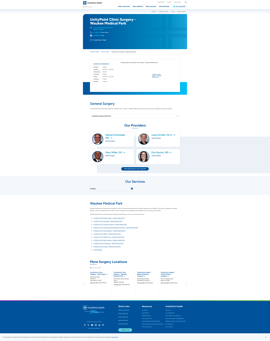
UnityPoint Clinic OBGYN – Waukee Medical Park (107, 234)
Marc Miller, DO (113, 152)
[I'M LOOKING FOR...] (185, 2)
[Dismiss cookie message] (266, 337)
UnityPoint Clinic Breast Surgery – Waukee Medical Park (109, 218)
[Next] (186, 284)
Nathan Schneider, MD (115, 136)
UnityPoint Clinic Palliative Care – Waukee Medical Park (109, 237)
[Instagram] (95, 325)
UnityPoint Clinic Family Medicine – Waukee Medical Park (109, 231)
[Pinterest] (103, 325)
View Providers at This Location (135, 168)
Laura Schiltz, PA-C (162, 134)
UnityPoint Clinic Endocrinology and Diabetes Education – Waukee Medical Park (116, 227)
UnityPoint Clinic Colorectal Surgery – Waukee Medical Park (110, 224)
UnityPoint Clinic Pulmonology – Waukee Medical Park (109, 243)
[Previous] (84, 284)
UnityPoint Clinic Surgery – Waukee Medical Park (107, 246)
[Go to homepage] (92, 2)
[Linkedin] (99, 325)
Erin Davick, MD (160, 152)
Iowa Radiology (98, 250)
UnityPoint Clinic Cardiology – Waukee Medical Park (108, 221)
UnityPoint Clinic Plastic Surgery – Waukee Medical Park (109, 240)
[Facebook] (84, 325)
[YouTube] (92, 325)
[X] (88, 325)
